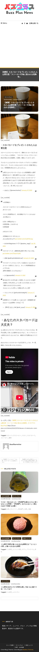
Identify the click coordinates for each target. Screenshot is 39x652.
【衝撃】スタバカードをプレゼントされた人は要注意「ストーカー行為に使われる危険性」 (19, 105)
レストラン (16, 592)
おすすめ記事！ (6, 496)
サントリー (13, 509)
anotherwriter (17, 99)
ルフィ (24, 549)
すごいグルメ (8, 97)
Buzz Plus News (19, 13)
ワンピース (30, 549)
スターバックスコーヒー (14, 435)
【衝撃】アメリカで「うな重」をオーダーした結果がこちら (10, 460)
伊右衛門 (20, 509)
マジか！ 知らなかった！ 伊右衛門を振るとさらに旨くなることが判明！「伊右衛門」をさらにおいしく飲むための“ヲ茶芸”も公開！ (19, 504)
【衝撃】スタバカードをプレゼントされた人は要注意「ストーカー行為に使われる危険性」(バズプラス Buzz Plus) (19, 423)
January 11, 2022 (20, 275)
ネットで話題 (10, 645)
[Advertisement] (19, 47)
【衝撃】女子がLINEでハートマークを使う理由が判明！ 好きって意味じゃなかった (29, 460)
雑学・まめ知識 (19, 647)
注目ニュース (26, 538)
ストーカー (4, 438)
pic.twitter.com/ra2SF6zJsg (24, 239)
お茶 (8, 509)
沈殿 (29, 509)
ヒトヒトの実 (17, 549)
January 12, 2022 (28, 258)
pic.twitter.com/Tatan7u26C (12, 253)
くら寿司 (9, 549)
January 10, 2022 (27, 190)
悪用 (10, 438)
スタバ (24, 435)
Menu (5, 23)
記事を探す (32, 23)
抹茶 (25, 509)
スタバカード (31, 435)
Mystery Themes (28, 650)
